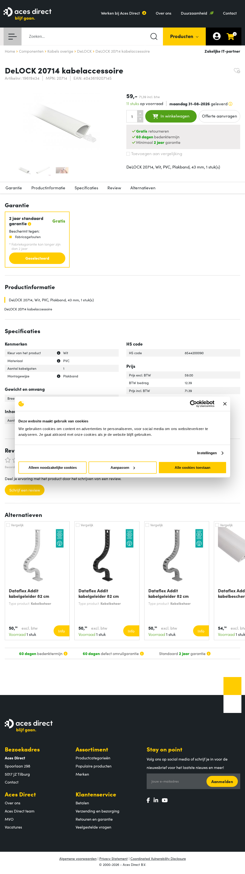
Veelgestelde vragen (93, 826)
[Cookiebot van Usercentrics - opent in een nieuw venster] (193, 403)
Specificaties (86, 187)
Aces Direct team (19, 810)
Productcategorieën (93, 757)
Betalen (82, 802)
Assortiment (92, 749)
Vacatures (13, 826)
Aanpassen (120, 467)
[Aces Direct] (27, 14)
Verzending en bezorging (97, 810)
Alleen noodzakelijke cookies (52, 467)
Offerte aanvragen (219, 116)
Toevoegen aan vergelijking (156, 153)
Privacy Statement (113, 858)
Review (114, 187)
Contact (230, 13)
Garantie (14, 187)
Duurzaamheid (194, 13)
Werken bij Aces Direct (120, 13)
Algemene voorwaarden (78, 858)
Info (61, 630)
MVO (9, 819)
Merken (82, 774)
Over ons (163, 13)
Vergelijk (17, 524)
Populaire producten (93, 765)
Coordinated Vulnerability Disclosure (158, 858)
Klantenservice (96, 794)
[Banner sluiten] (225, 403)
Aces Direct (20, 794)
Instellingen (207, 453)
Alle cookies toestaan (192, 467)
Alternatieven (143, 187)
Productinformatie (48, 187)
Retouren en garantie (94, 819)
